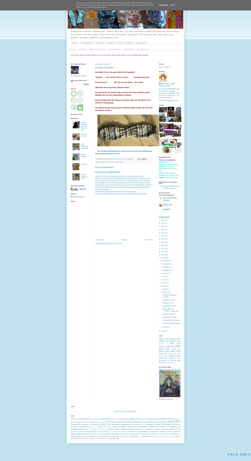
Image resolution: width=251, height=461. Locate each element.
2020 (163, 236)
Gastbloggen (85, 424)
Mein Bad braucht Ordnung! (171, 323)
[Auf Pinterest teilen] (145, 159)
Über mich (120, 43)
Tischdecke (126, 434)
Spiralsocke (154, 431)
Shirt (123, 431)
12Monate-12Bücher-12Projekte (80, 419)
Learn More (163, 5)
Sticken (162, 431)
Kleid (75, 427)
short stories (168, 362)
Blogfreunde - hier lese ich (98, 49)
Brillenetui (85, 422)
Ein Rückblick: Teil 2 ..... (170, 306)
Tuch (152, 434)
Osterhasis (84, 164)
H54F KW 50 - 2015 (84, 135)
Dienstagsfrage (138, 422)
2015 (163, 252)
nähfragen (91, 438)
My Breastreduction (115, 49)
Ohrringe (85, 429)
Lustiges (114, 427)
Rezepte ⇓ (110, 43)
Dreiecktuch (150, 422)
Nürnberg (74, 429)
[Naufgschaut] (170, 121)
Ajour (96, 419)
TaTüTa (101, 434)
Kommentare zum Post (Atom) (112, 243)
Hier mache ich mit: (143, 49)
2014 (163, 255)
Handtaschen (127, 424)
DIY (172, 343)
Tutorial (165, 434)
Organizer (94, 429)
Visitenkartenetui (114, 436)
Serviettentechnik (115, 431)
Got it (173, 5)
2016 (163, 248)
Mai (164, 283)
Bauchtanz (175, 419)
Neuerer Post (100, 240)
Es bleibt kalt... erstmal (170, 317)
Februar (165, 292)
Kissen (178, 424)
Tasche (108, 433)
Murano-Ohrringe (83, 155)
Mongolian (166, 209)
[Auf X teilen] (142, 159)
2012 (163, 331)
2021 (163, 233)
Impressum (72, 49)
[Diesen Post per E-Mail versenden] (138, 159)
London (173, 349)
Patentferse (102, 429)
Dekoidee (162, 346)
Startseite (75, 43)
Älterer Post (148, 240)
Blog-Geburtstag (75, 422)
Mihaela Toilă (167, 204)
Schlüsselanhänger (91, 431)
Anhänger (113, 419)
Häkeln (161, 349)
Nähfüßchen (164, 427)
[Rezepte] (170, 153)
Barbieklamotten (152, 419)
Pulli (116, 429)
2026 (163, 220)
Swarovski (85, 434)
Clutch (93, 422)
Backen (142, 419)
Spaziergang (143, 431)
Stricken (107, 162)
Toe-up (113, 162)
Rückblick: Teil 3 (168, 303)
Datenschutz (83, 49)
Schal (81, 431)
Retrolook (142, 429)
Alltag (161, 338)
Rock (163, 429)
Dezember (166, 261)
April (165, 286)
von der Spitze (119, 162)
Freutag (73, 424)
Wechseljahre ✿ (141, 43)
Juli (164, 276)
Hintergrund (149, 424)
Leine (93, 427)
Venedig (103, 436)
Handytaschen (138, 424)
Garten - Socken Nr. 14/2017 (84, 176)
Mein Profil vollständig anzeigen (169, 100)
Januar (165, 327)
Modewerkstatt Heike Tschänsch (170, 199)
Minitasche (142, 427)
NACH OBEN (239, 454)
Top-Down (144, 434)
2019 (163, 239)
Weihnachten (146, 436)
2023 (163, 226)
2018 (163, 242)
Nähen (172, 351)
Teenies (161, 358)
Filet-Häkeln (161, 422)
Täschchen (174, 434)
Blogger (134, 411)
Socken (102, 162)
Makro (161, 351)
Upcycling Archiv (129, 49)
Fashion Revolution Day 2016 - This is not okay (84, 126)
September (166, 270)
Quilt (123, 429)
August (165, 273)
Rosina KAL (173, 354)
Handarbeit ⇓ (100, 43)
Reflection (132, 429)
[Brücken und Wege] (170, 137)
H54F (104, 424)
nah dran (83, 438)
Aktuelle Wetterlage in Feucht (170, 296)
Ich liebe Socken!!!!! (169, 314)
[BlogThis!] (140, 159)
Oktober (166, 267)
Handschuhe (115, 424)
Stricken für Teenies (169, 300)
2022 (163, 229)
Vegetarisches (172, 358)
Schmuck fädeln (163, 356)
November (166, 264)
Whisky (156, 436)
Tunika (159, 434)
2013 (163, 258)
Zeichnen (170, 436)
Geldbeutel (94, 424)
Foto (170, 346)
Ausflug (162, 341)
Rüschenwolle (74, 431)
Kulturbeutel (85, 427)
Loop (107, 427)
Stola (175, 431)
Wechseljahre (162, 360)
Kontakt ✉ (129, 43)
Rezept (161, 353)
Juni (164, 280)
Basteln (173, 341)
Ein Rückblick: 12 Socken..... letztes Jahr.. (171, 310)
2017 (163, 245)
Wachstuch (125, 436)
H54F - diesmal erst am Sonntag (84, 146)
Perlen (110, 429)
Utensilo (83, 436)
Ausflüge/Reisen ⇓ (86, 43)
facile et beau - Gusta (168, 84)
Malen (134, 427)
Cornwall (161, 344)
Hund (159, 424)
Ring (157, 429)
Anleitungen (173, 339)
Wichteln (162, 436)
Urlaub (73, 436)
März (165, 289)
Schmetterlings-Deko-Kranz (171, 320)
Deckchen (118, 422)
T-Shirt (94, 434)
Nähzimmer (173, 427)
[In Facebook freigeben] (144, 159)
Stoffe (170, 431)
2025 (163, 223)
